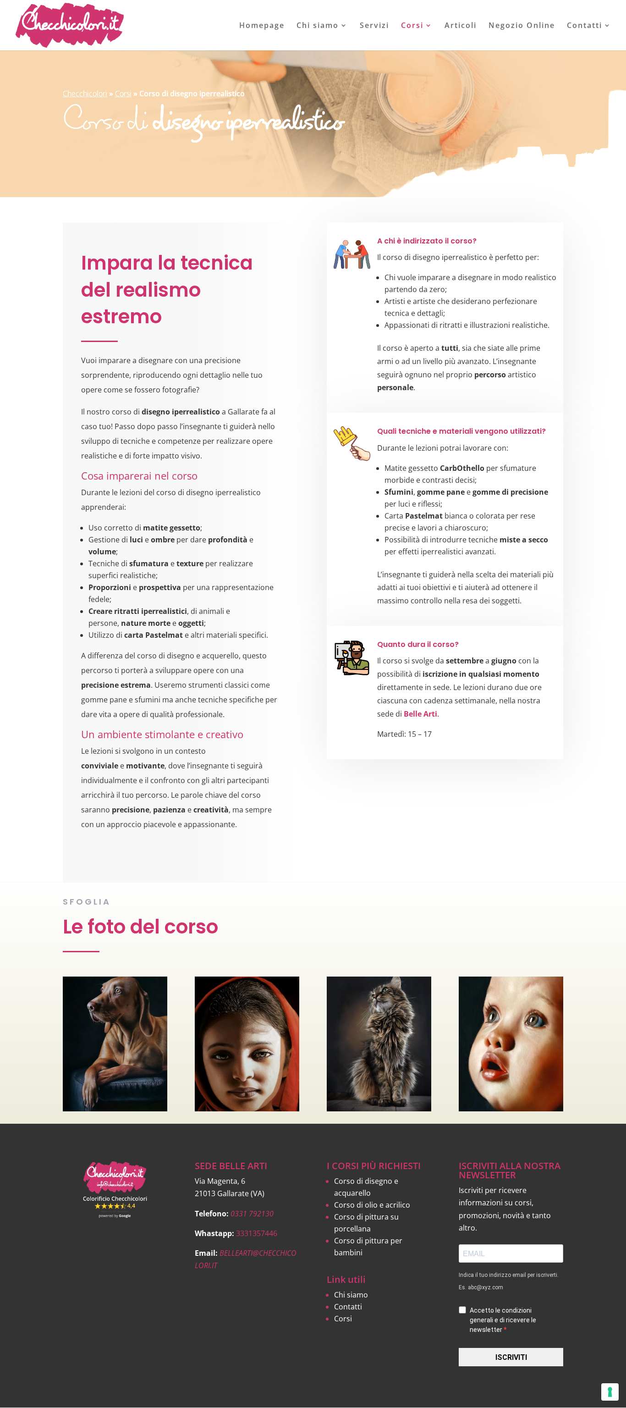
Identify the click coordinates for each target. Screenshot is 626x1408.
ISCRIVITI (511, 1357)
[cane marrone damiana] (115, 1109)
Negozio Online (522, 26)
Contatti (584, 26)
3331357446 (256, 1233)
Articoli (461, 26)
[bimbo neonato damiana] (511, 1109)
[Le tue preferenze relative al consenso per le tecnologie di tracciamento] (610, 1392)
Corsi (412, 26)
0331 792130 (252, 1214)
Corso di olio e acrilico (372, 1205)
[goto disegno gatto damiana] (379, 1109)
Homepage (262, 26)
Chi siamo (318, 26)
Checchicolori (85, 93)
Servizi (374, 26)
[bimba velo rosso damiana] (247, 1109)
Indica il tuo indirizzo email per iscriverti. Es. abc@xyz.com (509, 1281)
